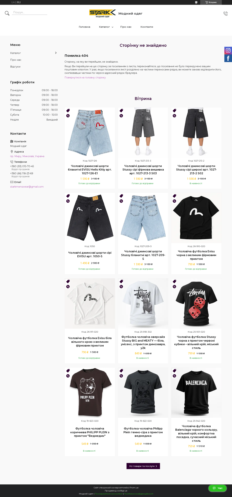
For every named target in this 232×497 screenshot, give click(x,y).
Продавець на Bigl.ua (116, 490)
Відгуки (15, 66)
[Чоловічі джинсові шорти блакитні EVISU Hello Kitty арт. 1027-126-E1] (90, 132)
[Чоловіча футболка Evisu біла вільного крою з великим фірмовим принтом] (90, 303)
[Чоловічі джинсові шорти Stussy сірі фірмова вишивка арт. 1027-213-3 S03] (143, 132)
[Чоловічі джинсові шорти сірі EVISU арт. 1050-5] (90, 218)
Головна (84, 26)
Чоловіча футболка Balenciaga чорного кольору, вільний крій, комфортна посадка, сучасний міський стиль (196, 433)
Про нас (126, 26)
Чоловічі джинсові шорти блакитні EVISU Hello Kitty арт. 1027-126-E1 (90, 169)
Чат (220, 488)
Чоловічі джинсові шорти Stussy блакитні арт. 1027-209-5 (143, 255)
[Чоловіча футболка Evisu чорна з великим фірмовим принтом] (196, 218)
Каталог (104, 26)
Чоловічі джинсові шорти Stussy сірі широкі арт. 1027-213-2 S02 (196, 169)
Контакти (146, 26)
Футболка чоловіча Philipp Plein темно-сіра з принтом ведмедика (143, 432)
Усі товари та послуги (142, 466)
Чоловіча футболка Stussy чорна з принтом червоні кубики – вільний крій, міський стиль (196, 342)
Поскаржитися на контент (109, 493)
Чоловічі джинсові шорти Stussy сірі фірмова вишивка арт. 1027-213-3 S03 (143, 169)
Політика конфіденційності (138, 493)
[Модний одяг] (102, 14)
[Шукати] (7, 13)
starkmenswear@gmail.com (27, 186)
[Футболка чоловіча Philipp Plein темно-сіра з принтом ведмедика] (143, 393)
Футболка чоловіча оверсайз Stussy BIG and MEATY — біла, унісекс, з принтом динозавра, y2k (143, 342)
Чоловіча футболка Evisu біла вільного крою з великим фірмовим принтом (90, 341)
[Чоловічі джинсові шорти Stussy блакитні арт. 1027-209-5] (143, 218)
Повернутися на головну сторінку (85, 77)
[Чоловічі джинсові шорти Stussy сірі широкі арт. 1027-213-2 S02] (196, 132)
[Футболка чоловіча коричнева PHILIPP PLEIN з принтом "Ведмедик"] (90, 393)
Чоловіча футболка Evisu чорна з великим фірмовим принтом (196, 255)
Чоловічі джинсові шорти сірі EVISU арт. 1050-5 (89, 254)
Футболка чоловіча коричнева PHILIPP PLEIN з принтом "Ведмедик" (89, 432)
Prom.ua (134, 487)
